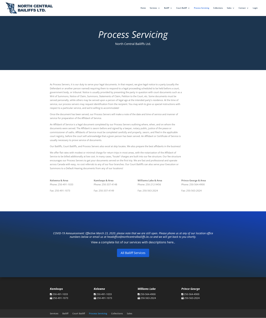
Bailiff (166, 8)
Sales (229, 8)
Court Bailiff (181, 8)
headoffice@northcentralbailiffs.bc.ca (130, 237)
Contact (242, 8)
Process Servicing (201, 8)
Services (153, 8)
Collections (218, 8)
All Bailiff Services (133, 253)
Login (255, 8)
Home (143, 8)
